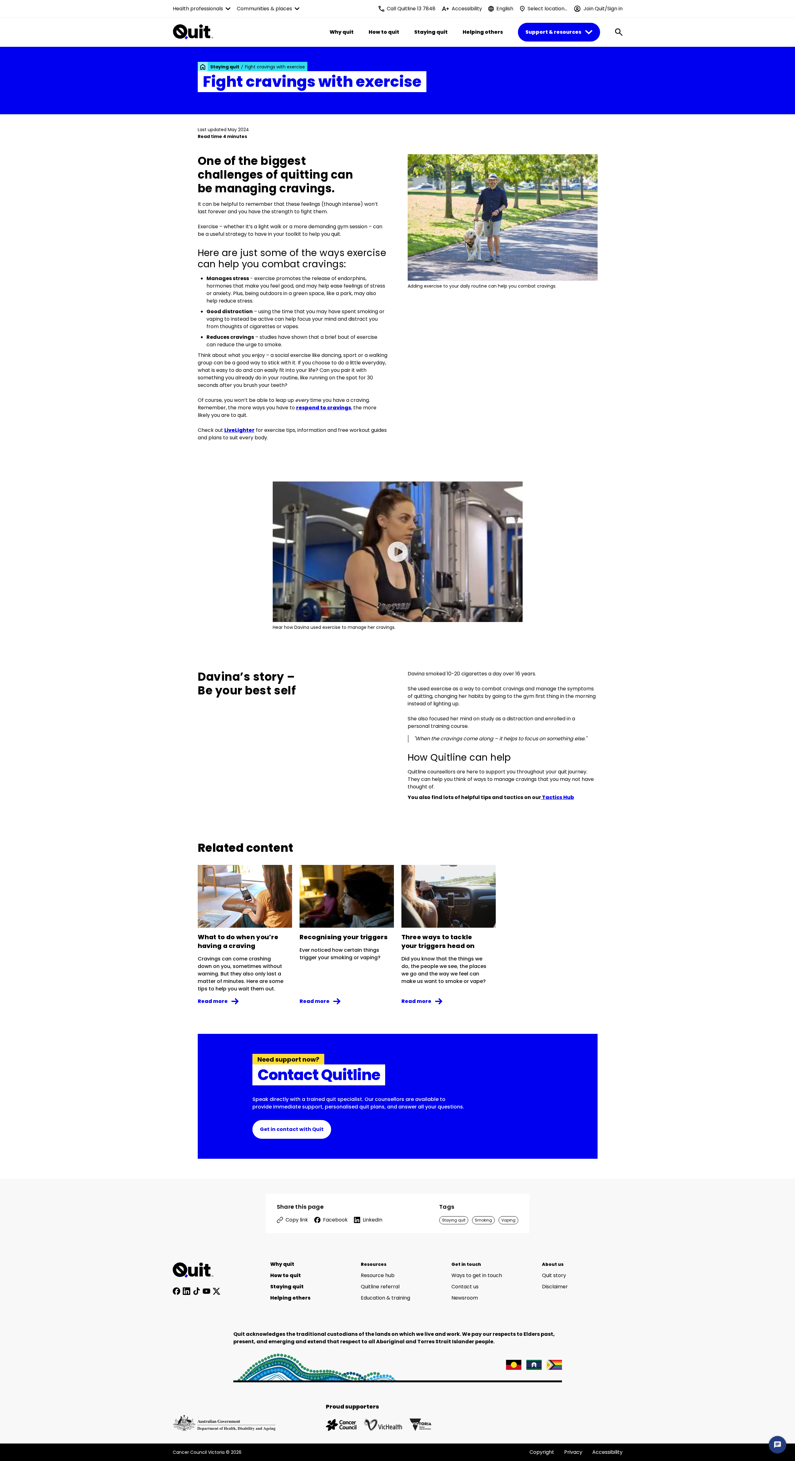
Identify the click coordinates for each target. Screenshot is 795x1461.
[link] (203, 67)
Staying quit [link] (224, 67)
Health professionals (198, 8)
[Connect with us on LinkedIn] (186, 1291)
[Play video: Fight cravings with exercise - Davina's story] (398, 551)
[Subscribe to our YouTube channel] (206, 1291)
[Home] (196, 1270)
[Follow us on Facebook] (176, 1291)
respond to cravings (323, 407)
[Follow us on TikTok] (196, 1291)
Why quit (342, 32)
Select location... (547, 8)
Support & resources (553, 32)
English (504, 8)
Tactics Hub (557, 797)
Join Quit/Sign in (603, 8)
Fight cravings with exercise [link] (275, 67)
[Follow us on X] (216, 1291)
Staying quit (431, 32)
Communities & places (264, 8)
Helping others (483, 32)
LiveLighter (239, 430)
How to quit (384, 32)
